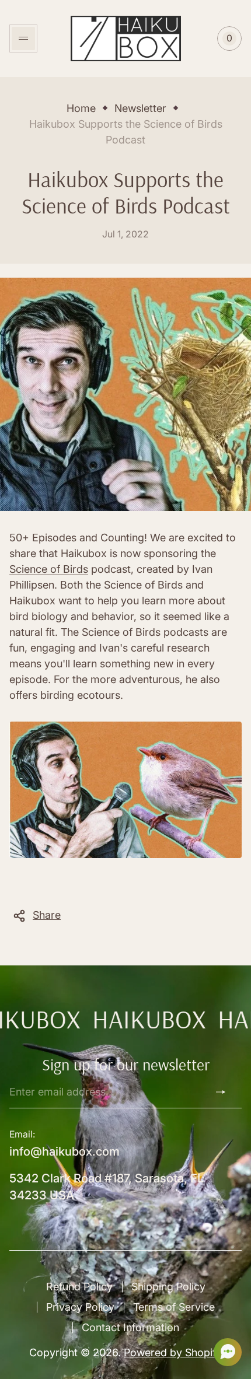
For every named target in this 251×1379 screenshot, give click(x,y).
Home (81, 108)
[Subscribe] (225, 1092)
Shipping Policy (168, 1286)
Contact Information (130, 1327)
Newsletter (140, 108)
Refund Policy (79, 1286)
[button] (224, 1352)
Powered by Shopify (173, 1352)
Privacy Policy (80, 1307)
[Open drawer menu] (23, 38)
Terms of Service (174, 1307)
